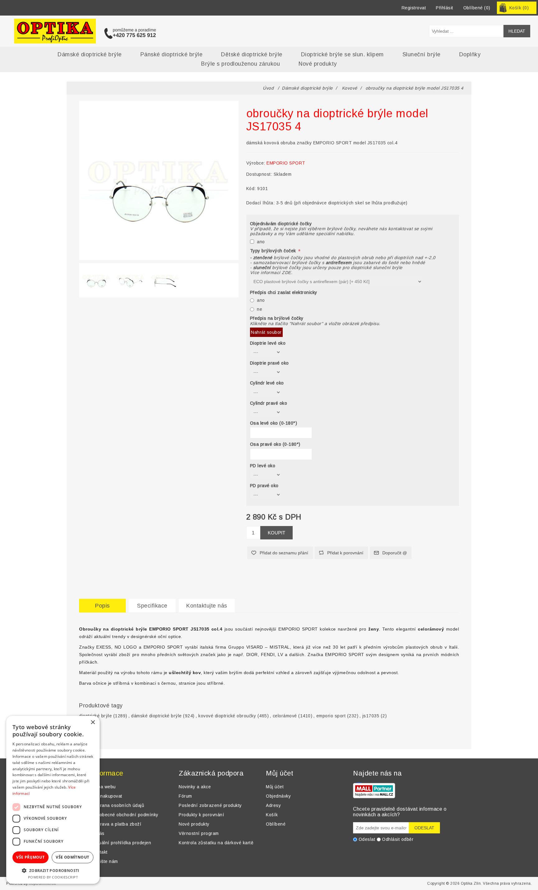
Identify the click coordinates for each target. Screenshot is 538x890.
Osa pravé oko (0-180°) (275, 444)
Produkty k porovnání (201, 814)
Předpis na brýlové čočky (277, 318)
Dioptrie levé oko (268, 343)
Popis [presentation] (102, 606)
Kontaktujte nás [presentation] (206, 606)
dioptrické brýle (95, 715)
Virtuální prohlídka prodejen (121, 842)
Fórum (185, 796)
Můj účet (275, 786)
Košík (272, 814)
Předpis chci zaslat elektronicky (283, 292)
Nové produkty (318, 64)
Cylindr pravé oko (268, 403)
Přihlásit (444, 7)
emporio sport (331, 715)
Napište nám (105, 861)
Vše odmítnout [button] (72, 857)
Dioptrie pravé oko (269, 363)
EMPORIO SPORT (286, 163)
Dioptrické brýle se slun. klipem (342, 54)
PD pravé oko (264, 485)
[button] (52, 870)
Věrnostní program (199, 833)
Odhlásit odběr (397, 839)
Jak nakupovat (107, 796)
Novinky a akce (195, 786)
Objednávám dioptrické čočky (281, 223)
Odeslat (367, 839)
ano (261, 241)
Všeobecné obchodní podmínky (125, 814)
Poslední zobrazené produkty (210, 805)
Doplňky (470, 54)
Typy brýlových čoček (274, 250)
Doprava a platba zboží (116, 824)
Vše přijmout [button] (30, 857)
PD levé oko (263, 465)
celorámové (285, 715)
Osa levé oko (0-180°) (273, 423)
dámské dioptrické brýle (156, 715)
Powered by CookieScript (53, 877)
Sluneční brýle (422, 54)
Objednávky (278, 796)
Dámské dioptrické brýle (90, 54)
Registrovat (414, 7)
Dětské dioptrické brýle (251, 54)
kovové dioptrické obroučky (227, 715)
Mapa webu (104, 786)
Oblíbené (276, 824)
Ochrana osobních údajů (118, 805)
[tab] (102, 606)
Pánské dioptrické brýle (171, 54)
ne (259, 309)
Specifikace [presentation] (152, 606)
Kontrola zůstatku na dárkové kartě (216, 842)
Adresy (273, 805)
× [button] (92, 722)
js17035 (371, 715)
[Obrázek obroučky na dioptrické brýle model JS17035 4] (96, 278)
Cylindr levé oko (267, 383)
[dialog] (53, 800)
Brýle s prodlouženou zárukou (240, 64)
